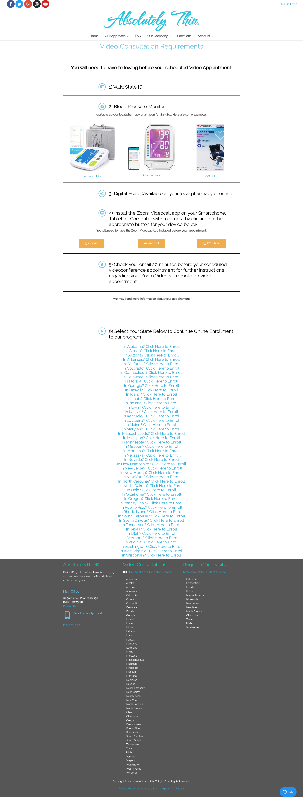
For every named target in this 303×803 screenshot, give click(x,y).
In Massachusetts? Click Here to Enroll (151, 433)
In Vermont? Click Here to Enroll (151, 538)
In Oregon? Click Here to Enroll (151, 498)
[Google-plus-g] (28, 4)
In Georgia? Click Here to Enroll (151, 385)
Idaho (129, 623)
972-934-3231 (289, 3)
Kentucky (131, 643)
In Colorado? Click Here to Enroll (151, 368)
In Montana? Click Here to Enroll (151, 451)
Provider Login (71, 624)
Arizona (130, 587)
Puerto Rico (133, 728)
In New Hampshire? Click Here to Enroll (151, 464)
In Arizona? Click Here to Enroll (151, 355)
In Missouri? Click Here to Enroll (151, 446)
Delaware (131, 607)
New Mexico (133, 696)
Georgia (130, 615)
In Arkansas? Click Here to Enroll (151, 359)
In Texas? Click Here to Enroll (151, 529)
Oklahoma (132, 716)
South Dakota (134, 740)
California (131, 595)
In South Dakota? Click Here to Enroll (151, 520)
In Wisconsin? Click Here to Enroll (151, 555)
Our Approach (115, 36)
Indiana (130, 631)
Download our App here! (87, 613)
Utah (129, 752)
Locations (184, 36)
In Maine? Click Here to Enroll (151, 424)
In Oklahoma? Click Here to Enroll (151, 494)
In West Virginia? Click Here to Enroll (151, 551)
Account (204, 36)
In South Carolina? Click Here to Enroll (151, 516)
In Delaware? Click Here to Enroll (151, 377)
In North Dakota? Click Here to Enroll (151, 485)
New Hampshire (135, 688)
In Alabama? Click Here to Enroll (151, 346)
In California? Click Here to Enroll (152, 364)
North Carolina (134, 704)
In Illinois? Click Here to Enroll (151, 398)
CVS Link (210, 176)
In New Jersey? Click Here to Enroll (151, 468)
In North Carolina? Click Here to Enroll (151, 481)
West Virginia (133, 768)
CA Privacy (178, 788)
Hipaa (165, 788)
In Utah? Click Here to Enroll (151, 533)
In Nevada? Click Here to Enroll (151, 459)
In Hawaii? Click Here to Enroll (151, 390)
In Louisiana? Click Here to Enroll (151, 420)
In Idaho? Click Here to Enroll (151, 394)
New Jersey (133, 691)
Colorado (131, 599)
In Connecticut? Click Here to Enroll (151, 372)
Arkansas (131, 591)
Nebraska (131, 679)
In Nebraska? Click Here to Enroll (152, 455)
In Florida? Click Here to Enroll (151, 381)
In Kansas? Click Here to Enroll (151, 411)
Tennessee (132, 744)
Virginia (130, 760)
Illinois (129, 627)
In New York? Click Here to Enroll (151, 477)
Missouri (131, 671)
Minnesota (132, 667)
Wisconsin (132, 772)
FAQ (138, 36)
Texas (129, 748)
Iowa (129, 635)
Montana (131, 675)
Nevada (130, 683)
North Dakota (134, 708)
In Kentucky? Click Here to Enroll (151, 416)
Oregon (130, 720)
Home (94, 36)
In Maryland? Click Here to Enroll (151, 429)
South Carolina (134, 736)
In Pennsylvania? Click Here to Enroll (151, 503)
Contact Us (69, 606)
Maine (129, 651)
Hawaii (130, 619)
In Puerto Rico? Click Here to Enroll (151, 507)
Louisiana (131, 647)
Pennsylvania (134, 724)
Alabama (131, 579)
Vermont (131, 756)
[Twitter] (19, 4)
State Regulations (148, 788)
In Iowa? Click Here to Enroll (151, 407)
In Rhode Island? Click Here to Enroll (151, 511)
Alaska (130, 583)
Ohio (129, 712)
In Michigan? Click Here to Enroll (151, 437)
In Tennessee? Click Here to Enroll (151, 524)
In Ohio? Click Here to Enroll (151, 490)
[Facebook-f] (11, 4)
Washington (133, 764)
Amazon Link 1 (92, 176)
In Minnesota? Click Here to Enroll (151, 442)
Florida (130, 611)
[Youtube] (45, 4)
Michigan (131, 663)
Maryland (131, 655)
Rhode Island (134, 732)
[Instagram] (37, 4)
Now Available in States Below (149, 572)
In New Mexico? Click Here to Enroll (151, 472)
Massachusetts (135, 659)
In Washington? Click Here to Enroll (152, 546)
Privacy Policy (127, 788)
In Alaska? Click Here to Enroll (151, 350)
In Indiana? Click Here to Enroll (151, 403)
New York (131, 700)
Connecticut (133, 603)
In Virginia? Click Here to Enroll (151, 542)
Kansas (130, 639)
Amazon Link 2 (151, 175)
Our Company (157, 36)
